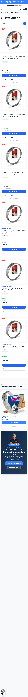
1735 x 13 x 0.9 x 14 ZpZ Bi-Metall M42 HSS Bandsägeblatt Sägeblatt (13, 289)
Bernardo (6, 12)
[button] (25, 408)
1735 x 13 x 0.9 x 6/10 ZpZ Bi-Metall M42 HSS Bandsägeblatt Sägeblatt (13, 173)
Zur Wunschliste (14, 82)
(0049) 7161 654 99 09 (14, 463)
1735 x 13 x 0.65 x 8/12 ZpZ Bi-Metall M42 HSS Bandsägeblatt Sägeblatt (13, 115)
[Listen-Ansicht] (24, 23)
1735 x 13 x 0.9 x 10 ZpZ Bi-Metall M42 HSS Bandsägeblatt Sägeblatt (13, 231)
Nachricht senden (14, 467)
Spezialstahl (5, 417)
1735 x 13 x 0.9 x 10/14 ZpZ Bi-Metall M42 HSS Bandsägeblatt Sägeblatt (13, 347)
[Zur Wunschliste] (25, 413)
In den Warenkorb (15, 75)
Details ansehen (14, 422)
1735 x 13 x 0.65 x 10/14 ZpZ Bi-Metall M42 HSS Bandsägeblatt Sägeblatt (13, 57)
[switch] (3, 695)
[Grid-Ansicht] (21, 23)
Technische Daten (9, 79)
